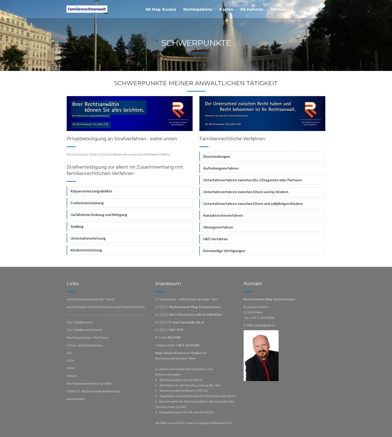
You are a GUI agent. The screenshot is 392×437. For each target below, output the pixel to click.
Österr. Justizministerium (84, 345)
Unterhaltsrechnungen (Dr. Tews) (90, 299)
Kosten (226, 9)
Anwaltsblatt (76, 399)
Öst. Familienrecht (80, 322)
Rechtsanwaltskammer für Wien (89, 383)
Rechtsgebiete (197, 9)
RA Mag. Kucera (161, 9)
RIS (69, 353)
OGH (70, 360)
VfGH (71, 368)
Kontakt (278, 9)
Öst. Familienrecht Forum (84, 330)
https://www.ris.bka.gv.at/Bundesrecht (204, 423)
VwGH (71, 376)
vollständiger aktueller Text (198, 299)
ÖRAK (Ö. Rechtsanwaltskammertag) (93, 391)
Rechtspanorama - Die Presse (88, 337)
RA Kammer (252, 9)
